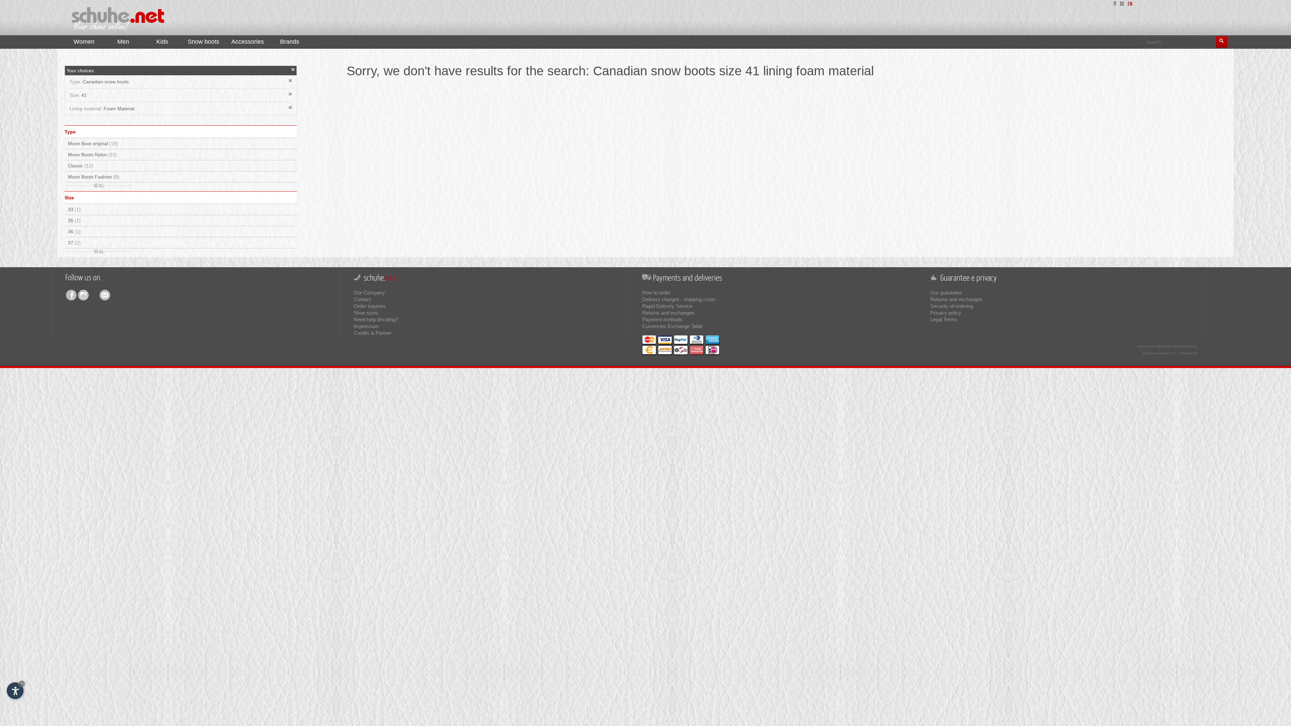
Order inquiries (370, 306)
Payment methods (662, 319)
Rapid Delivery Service (667, 306)
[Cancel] (293, 69)
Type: (76, 81)
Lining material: (87, 108)
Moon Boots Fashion (93, 176)
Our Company (369, 292)
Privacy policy (945, 313)
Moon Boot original (93, 143)
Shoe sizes (366, 313)
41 (84, 95)
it (1115, 4)
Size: (75, 95)
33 (74, 209)
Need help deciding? (376, 319)
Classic (80, 165)
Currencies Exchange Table (672, 326)
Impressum (366, 326)
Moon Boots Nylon (92, 154)
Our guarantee (946, 292)
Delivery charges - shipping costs (678, 299)
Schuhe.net (1146, 346)
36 (74, 231)
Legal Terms (943, 319)
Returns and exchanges (668, 313)
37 (74, 242)
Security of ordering (951, 306)
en (1130, 4)
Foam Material (119, 108)
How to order (656, 292)
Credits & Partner (373, 333)
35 (74, 220)
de (1122, 4)
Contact (362, 299)
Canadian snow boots (106, 81)
